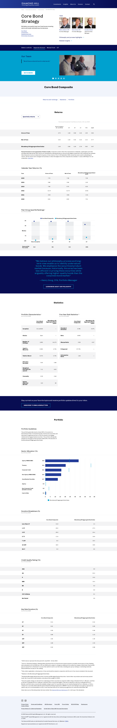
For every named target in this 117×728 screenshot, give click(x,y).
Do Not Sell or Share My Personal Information (56, 708)
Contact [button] (87, 4)
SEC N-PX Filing (75, 704)
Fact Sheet (24, 31)
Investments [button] (57, 4)
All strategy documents (27, 35)
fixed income (41, 9)
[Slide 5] (64, 78)
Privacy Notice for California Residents (31, 708)
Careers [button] (80, 4)
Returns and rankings (50, 99)
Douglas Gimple (89, 29)
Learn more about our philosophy (58, 286)
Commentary (24, 32)
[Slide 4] (61, 78)
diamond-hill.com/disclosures (60, 690)
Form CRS (57, 704)
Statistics (63, 99)
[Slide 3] (58, 78)
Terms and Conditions (36, 704)
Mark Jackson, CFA (64, 29)
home (22, 9)
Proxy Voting (65, 704)
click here (30, 158)
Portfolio (71, 99)
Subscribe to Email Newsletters (36, 405)
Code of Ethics (25, 706)
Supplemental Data (26, 34)
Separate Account (39, 47)
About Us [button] (73, 4)
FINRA (66, 721)
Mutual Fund (51, 47)
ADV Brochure (48, 704)
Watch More (28, 73)
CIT (58, 47)
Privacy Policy (25, 704)
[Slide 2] (55, 78)
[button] (94, 3)
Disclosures (84, 704)
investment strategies (31, 9)
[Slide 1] (53, 78)
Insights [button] (65, 4)
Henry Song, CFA (76, 29)
